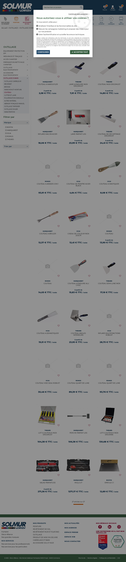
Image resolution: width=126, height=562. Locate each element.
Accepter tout (80, 52)
